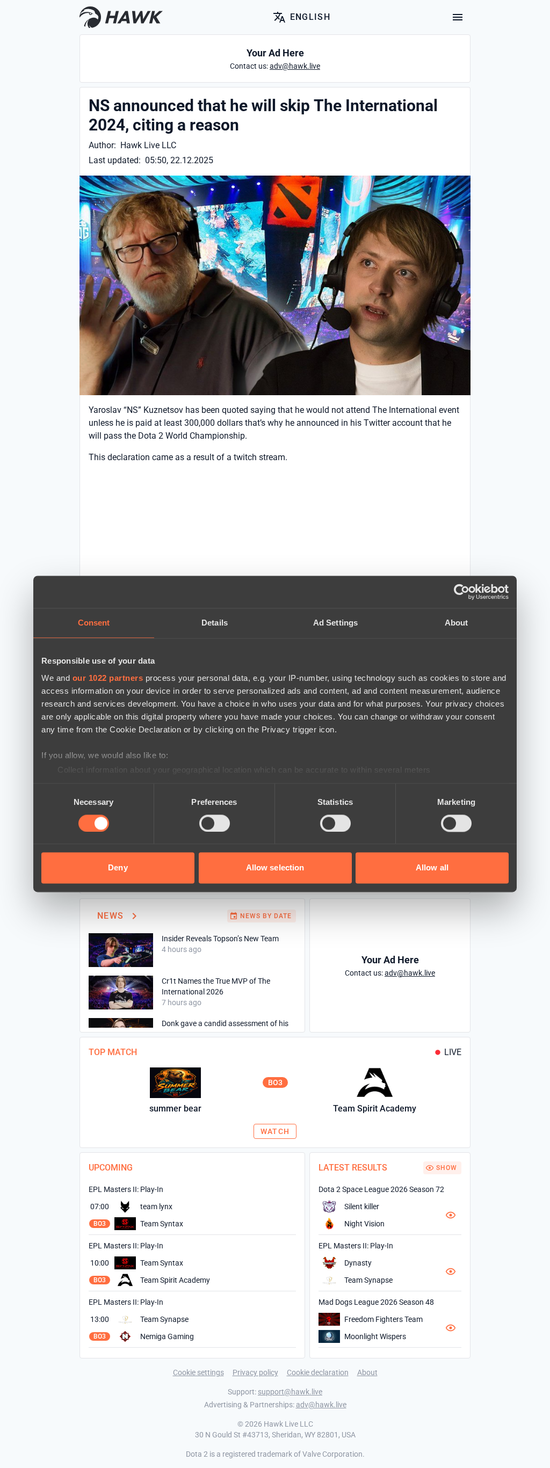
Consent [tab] (94, 622)
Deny (117, 868)
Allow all (432, 868)
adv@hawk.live (321, 1404)
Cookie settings (198, 1372)
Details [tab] (214, 622)
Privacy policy (255, 1372)
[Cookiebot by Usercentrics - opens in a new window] (462, 592)
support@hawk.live (290, 1391)
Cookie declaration (318, 1372)
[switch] (214, 823)
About (367, 1372)
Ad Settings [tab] (335, 622)
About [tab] (456, 622)
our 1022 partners (108, 677)
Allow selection (275, 868)
